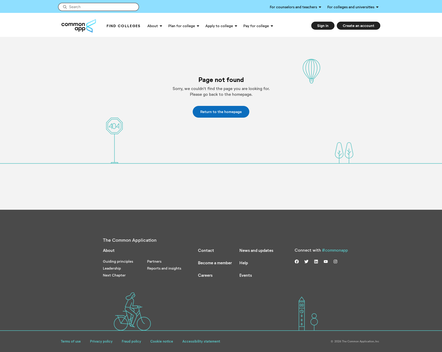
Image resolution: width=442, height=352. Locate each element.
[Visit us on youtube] (326, 261)
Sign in (323, 25)
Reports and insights (164, 268)
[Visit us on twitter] (306, 261)
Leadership (112, 268)
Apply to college (219, 25)
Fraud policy (131, 341)
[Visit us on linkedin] (316, 261)
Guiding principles (118, 261)
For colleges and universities (350, 7)
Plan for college (181, 25)
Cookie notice (161, 341)
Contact (206, 250)
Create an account (358, 25)
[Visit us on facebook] (297, 261)
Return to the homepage (221, 111)
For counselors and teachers (293, 7)
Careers (205, 275)
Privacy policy (101, 341)
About (152, 25)
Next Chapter (114, 275)
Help (243, 262)
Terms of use (71, 341)
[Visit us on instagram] (335, 261)
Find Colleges (124, 25)
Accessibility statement (201, 341)
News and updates (256, 250)
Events (245, 275)
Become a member (215, 262)
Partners (154, 261)
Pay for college (256, 25)
